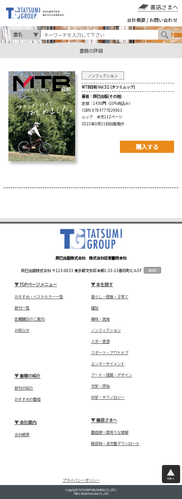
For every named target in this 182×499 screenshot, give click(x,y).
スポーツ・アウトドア (109, 352)
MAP (152, 270)
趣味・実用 (100, 319)
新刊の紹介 (23, 388)
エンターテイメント (108, 363)
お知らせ (21, 330)
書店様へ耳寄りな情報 (109, 432)
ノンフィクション (106, 330)
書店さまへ (164, 7)
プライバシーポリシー (81, 480)
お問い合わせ (163, 20)
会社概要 (136, 20)
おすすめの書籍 (27, 399)
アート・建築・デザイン (111, 374)
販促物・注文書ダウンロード (115, 443)
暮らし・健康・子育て (109, 296)
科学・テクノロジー (108, 397)
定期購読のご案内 (29, 319)
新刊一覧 (21, 307)
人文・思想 (100, 341)
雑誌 (94, 307)
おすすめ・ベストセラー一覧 (38, 296)
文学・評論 (100, 386)
